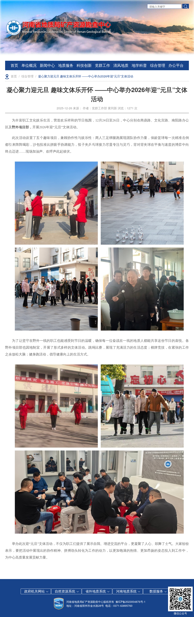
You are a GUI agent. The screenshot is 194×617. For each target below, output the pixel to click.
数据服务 (156, 591)
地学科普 (139, 65)
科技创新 (84, 65)
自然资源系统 (65, 591)
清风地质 (120, 65)
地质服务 (65, 65)
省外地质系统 (96, 591)
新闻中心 (47, 65)
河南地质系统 (127, 591)
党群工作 (102, 65)
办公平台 (176, 65)
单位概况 (29, 65)
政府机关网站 (35, 591)
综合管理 (157, 65)
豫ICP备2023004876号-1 (131, 602)
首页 (14, 65)
